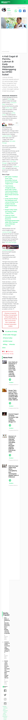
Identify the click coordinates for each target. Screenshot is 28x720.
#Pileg (5, 344)
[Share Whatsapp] (16, 11)
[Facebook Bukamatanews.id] (5, 690)
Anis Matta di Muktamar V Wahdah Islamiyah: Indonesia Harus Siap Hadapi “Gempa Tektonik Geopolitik (12, 369)
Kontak (4, 714)
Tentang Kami (5, 708)
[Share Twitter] (20, 11)
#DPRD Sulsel (7, 341)
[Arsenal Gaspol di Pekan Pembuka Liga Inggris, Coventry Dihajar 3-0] (4, 414)
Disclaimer (5, 716)
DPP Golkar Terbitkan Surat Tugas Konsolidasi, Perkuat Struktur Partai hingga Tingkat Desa (11, 180)
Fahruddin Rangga (10, 242)
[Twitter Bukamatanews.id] (5, 694)
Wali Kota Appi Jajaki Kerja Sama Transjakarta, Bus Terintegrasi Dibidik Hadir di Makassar (13, 471)
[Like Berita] (3, 351)
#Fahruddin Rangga (9, 335)
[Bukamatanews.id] (5, 2)
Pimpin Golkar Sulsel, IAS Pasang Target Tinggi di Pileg (11, 211)
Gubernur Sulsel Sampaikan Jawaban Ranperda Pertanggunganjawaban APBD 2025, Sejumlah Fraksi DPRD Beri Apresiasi (12, 220)
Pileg (9, 99)
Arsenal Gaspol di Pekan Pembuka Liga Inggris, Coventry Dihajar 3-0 (13, 418)
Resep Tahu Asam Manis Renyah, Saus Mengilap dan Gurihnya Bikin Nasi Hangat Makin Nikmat (13, 395)
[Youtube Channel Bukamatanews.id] (5, 703)
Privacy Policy (5, 718)
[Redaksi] (10, 379)
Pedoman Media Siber (5, 712)
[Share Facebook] (24, 11)
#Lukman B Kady (11, 331)
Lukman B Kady (6, 136)
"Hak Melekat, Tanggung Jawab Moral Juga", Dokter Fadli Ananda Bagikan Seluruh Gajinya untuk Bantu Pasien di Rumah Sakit (12, 191)
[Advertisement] (14, 39)
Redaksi (11, 382)
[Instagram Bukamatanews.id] (5, 699)
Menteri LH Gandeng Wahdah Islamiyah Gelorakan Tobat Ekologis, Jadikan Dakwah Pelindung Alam (12, 444)
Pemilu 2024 (9, 108)
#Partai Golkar (7, 338)
